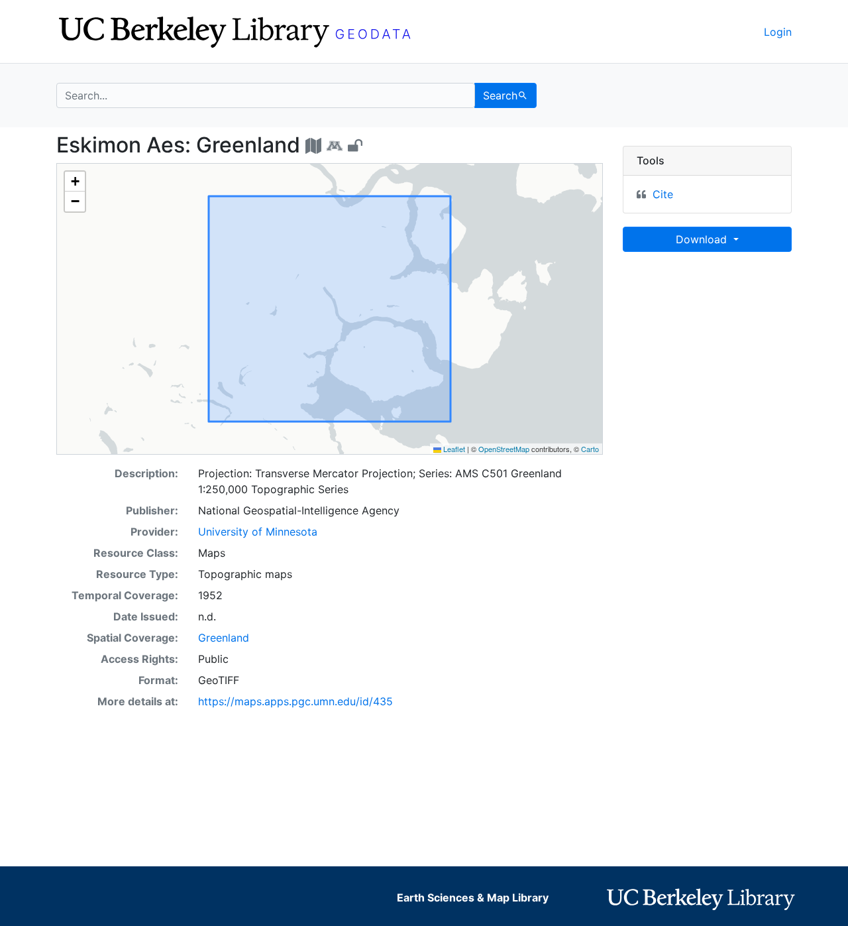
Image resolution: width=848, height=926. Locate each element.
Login (778, 31)
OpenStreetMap (503, 448)
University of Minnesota (257, 531)
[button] (75, 182)
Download (703, 239)
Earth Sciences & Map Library (473, 897)
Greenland (223, 637)
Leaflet (453, 448)
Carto (590, 448)
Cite (663, 194)
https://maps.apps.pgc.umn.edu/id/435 (295, 701)
